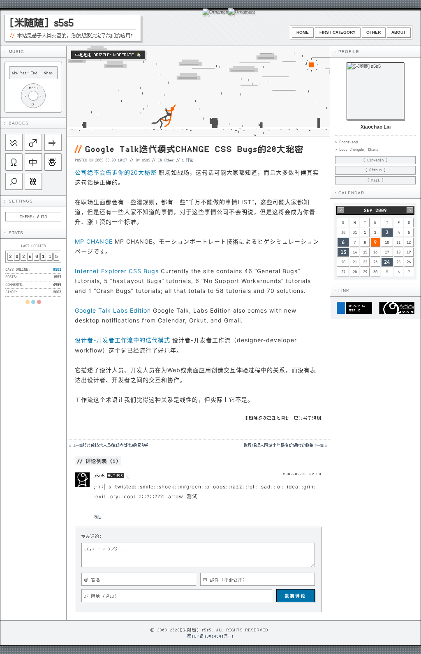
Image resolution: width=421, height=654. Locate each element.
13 (343, 252)
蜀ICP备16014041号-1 (210, 636)
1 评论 (188, 160)
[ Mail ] (375, 180)
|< (25, 96)
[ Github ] (375, 170)
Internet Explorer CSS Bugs (117, 270)
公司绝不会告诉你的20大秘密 (116, 172)
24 (387, 262)
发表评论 (295, 595)
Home (302, 32)
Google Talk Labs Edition (113, 310)
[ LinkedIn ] (375, 160)
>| (41, 96)
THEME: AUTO (33, 216)
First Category (337, 32)
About (398, 32)
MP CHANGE (94, 241)
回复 (98, 517)
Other (373, 32)
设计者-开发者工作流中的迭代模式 (122, 339)
